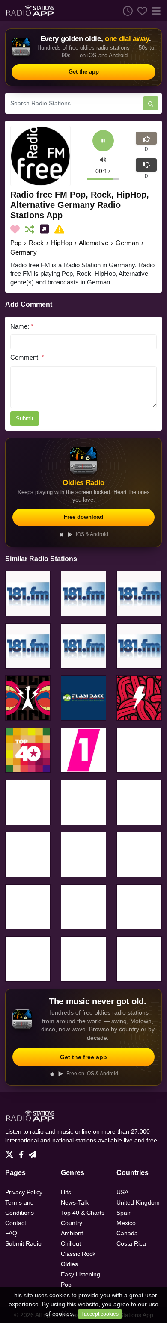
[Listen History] (125, 11)
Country (71, 1222)
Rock (36, 242)
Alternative (93, 242)
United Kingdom (138, 1202)
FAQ (11, 1233)
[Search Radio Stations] (150, 103)
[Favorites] (140, 11)
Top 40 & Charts (82, 1212)
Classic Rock (78, 1253)
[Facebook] (23, 1152)
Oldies (69, 1264)
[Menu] (154, 11)
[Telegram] (32, 1152)
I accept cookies (100, 1314)
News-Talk (75, 1202)
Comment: (27, 357)
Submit (24, 418)
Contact (15, 1222)
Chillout (71, 1243)
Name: (21, 326)
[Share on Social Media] (46, 229)
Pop (15, 242)
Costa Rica (131, 1243)
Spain (124, 1212)
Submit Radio (23, 1243)
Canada (127, 1233)
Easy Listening (80, 1274)
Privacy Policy (23, 1192)
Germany (23, 252)
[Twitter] (11, 1152)
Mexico (126, 1222)
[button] (103, 159)
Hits (66, 1192)
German (127, 242)
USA (122, 1192)
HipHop (61, 242)
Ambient (72, 1233)
